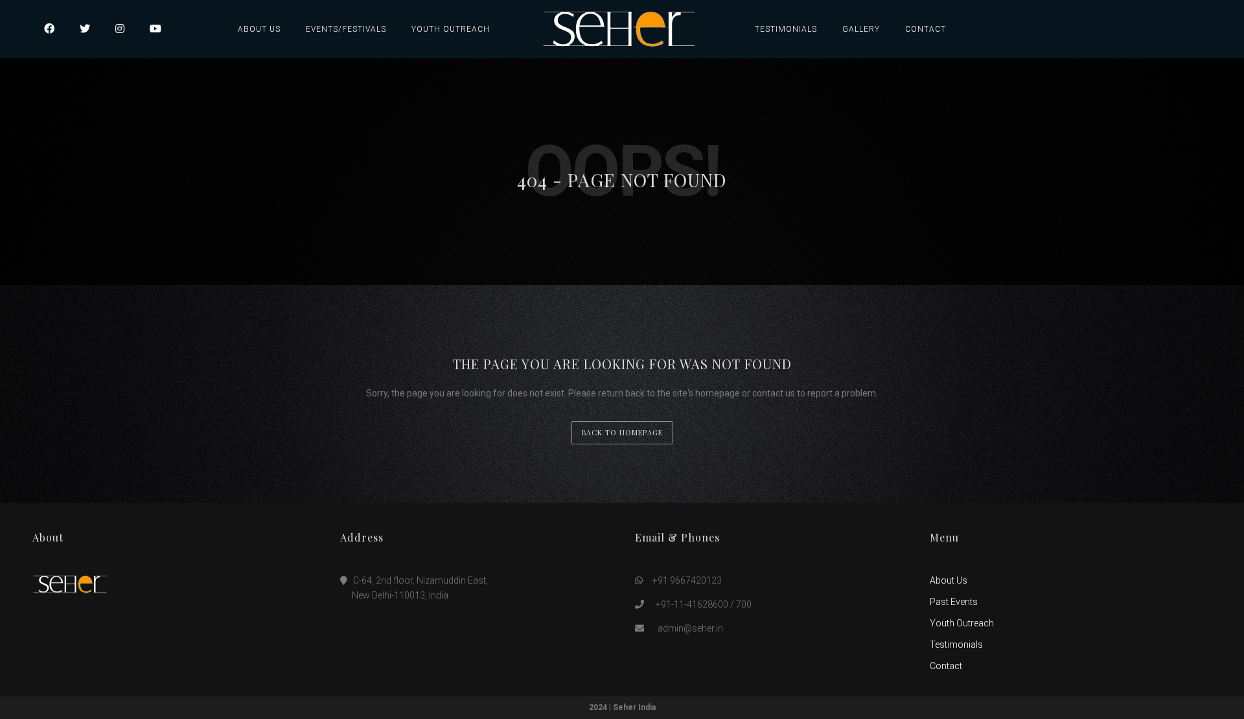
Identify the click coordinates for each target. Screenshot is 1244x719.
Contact (925, 29)
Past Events (954, 602)
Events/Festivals (346, 29)
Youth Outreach (450, 29)
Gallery (861, 29)
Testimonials (786, 29)
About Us (259, 29)
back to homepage (622, 432)
